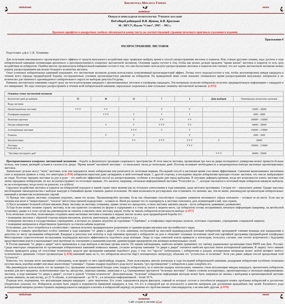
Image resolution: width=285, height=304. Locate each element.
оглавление (144, 11)
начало (265, 7)
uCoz (159, 301)
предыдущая (25, 7)
